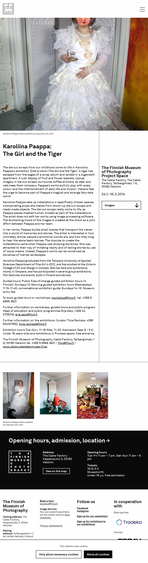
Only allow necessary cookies (58, 554)
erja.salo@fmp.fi (26, 314)
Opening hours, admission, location (57, 440)
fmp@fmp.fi (66, 343)
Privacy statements (51, 525)
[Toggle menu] (142, 10)
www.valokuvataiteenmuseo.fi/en (25, 346)
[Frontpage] (8, 9)
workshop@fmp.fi (63, 297)
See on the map (58, 471)
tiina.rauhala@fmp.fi (33, 324)
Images (109, 205)
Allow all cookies (98, 554)
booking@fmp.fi (49, 503)
